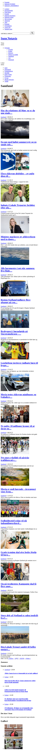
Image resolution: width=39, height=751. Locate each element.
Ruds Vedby (8, 74)
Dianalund (8, 69)
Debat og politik (13, 54)
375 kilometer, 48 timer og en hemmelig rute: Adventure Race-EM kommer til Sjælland (19, 708)
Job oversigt (8, 19)
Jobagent (7, 21)
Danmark (11, 60)
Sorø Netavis (9, 38)
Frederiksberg (9, 71)
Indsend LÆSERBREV (12, 5)
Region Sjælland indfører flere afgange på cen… (15, 301)
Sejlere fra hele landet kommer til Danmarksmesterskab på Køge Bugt (16, 690)
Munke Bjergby (9, 79)
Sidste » (28, 658)
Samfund (11, 56)
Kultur (10, 51)
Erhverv (10, 53)
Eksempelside (9, 10)
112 (9, 58)
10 (20, 658)
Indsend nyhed (9, 17)
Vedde (6, 81)
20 (22, 658)
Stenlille (7, 73)
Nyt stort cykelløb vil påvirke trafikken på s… (15, 458)
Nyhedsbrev (8, 26)
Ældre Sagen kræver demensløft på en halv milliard (21, 673)
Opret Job (7, 27)
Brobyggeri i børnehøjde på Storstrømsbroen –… (14, 332)
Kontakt (7, 2)
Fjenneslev (8, 76)
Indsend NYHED (10, 4)
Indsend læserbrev (10, 15)
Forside (7, 14)
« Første (10, 658)
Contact (7, 9)
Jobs (6, 22)
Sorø (6, 68)
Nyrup (6, 78)
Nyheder (7, 48)
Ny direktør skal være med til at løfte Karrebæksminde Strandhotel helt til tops (18, 699)
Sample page (8, 29)
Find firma (8, 12)
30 (23, 658)
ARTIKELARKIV (6, 33)
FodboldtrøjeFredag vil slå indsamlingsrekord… (14, 521)
